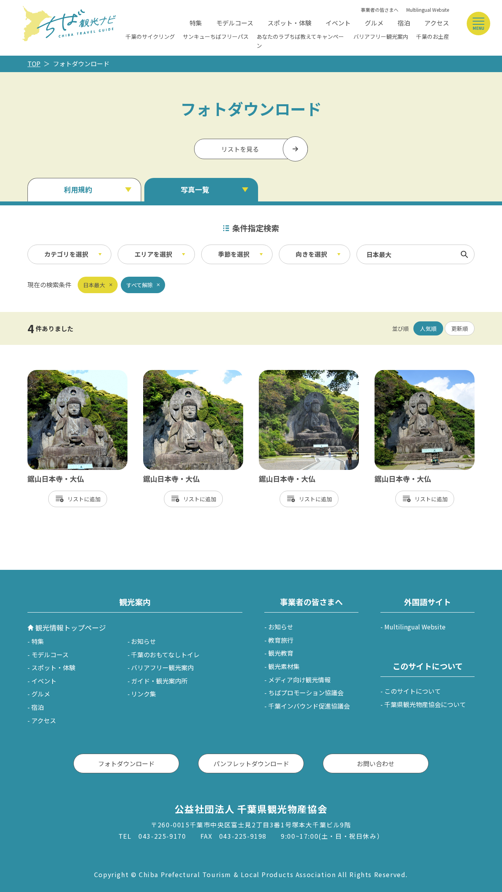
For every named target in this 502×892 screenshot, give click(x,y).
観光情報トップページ (70, 627)
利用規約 (78, 189)
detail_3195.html (52, 374)
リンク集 (143, 693)
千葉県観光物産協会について (425, 704)
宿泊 (404, 23)
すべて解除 (139, 285)
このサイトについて (412, 691)
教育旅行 (280, 640)
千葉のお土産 (432, 36)
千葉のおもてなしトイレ (165, 654)
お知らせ (143, 641)
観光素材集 (284, 666)
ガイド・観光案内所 (159, 680)
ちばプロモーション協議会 (306, 692)
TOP (33, 63)
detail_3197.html (168, 374)
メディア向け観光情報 (299, 679)
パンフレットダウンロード (251, 763)
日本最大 (94, 285)
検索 (464, 254)
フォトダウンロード (126, 763)
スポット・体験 (289, 23)
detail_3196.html (284, 374)
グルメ (374, 23)
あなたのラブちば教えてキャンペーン (300, 41)
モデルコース (234, 23)
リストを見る (240, 149)
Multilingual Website (427, 9)
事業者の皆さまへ (379, 9)
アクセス (436, 23)
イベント (338, 23)
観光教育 (280, 653)
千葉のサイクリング (150, 36)
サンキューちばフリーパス (216, 36)
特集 (195, 23)
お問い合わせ (376, 763)
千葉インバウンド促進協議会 (309, 706)
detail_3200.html (400, 374)
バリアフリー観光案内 (380, 36)
